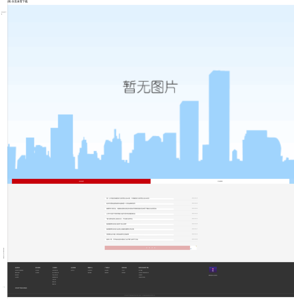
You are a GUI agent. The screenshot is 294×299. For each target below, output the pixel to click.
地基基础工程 (55, 277)
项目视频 (89, 272)
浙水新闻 (37, 267)
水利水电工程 (55, 270)
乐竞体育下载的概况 (19, 270)
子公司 (123, 270)
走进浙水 (17, 267)
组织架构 (17, 274)
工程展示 (54, 267)
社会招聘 (106, 270)
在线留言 (140, 274)
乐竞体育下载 (3, 13)
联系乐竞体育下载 (143, 267)
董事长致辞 (17, 272)
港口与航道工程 (55, 272)
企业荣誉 (17, 277)
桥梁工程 (54, 281)
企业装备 (73, 267)
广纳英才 (107, 267)
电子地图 (140, 270)
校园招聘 (106, 272)
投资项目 (123, 272)
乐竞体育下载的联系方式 (144, 272)
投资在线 (124, 267)
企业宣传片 (90, 270)
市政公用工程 (55, 274)
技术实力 (72, 270)
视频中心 (90, 267)
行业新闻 (220, 181)
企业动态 (81, 181)
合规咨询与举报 (142, 277)
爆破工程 (54, 284)
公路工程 (54, 279)
